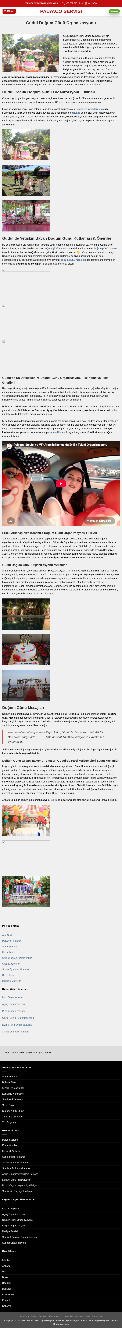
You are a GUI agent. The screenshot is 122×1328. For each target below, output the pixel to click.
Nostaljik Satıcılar (11, 1151)
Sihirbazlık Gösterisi (12, 1099)
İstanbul (6, 1260)
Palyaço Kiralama (11, 941)
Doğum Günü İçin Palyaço (16, 1180)
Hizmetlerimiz (9, 952)
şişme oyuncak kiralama (90, 109)
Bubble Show (9, 1082)
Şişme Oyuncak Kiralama (15, 969)
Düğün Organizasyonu (14, 1225)
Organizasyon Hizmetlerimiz (17, 958)
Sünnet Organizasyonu (14, 1243)
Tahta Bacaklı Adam (12, 1116)
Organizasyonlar (11, 963)
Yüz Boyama (9, 1122)
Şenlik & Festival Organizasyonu (19, 1237)
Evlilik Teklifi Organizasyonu (17, 1025)
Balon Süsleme (10, 1139)
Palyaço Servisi (61, 11)
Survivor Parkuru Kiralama (16, 1168)
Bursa (5, 1277)
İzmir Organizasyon (12, 997)
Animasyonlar (9, 946)
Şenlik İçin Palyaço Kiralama (17, 1191)
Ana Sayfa (7, 935)
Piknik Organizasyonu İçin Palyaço (20, 1185)
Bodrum (6, 1283)
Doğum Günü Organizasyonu (17, 1220)
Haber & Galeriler (11, 981)
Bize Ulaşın (8, 975)
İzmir (4, 1271)
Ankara (6, 1266)
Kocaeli (6, 1300)
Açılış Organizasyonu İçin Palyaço (20, 1174)
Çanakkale (8, 1294)
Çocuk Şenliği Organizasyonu (18, 1018)
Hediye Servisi (10, 1231)
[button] (9, 11)
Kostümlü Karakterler (13, 1094)
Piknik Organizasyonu (13, 1011)
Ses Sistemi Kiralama (13, 1157)
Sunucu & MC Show (13, 1111)
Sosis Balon (8, 1105)
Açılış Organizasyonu (13, 1004)
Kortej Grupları (10, 1145)
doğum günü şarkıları (56, 248)
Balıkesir (6, 1289)
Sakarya (6, 1306)
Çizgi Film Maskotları (13, 1088)
